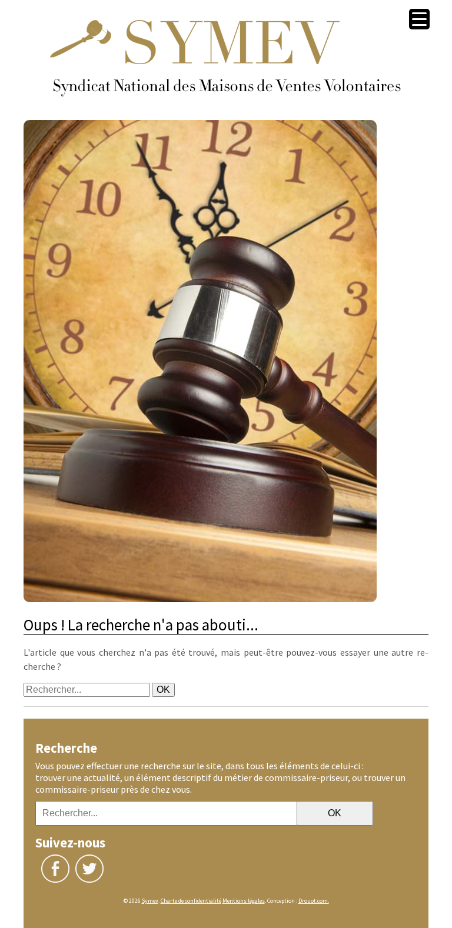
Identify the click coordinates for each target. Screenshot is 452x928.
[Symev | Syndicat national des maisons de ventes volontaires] (226, 114)
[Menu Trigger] (419, 19)
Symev (150, 900)
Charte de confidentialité (191, 900)
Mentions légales (243, 900)
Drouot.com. (313, 900)
